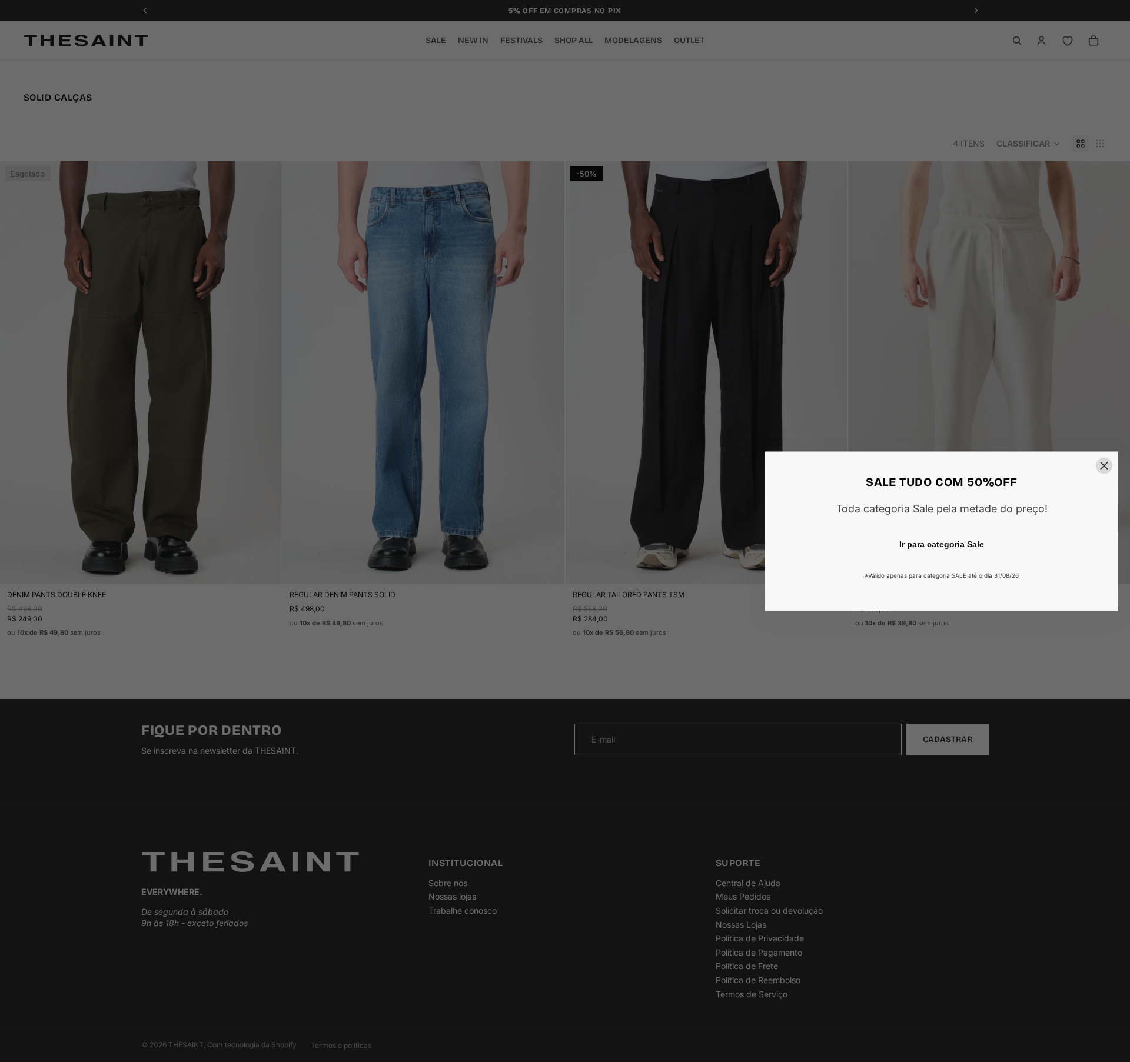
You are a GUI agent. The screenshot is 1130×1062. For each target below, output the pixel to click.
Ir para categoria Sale (941, 543)
